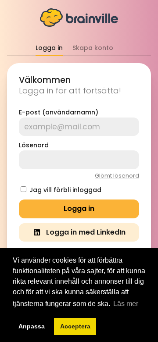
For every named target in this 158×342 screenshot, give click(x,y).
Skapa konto (92, 47)
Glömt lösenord (117, 175)
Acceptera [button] (75, 326)
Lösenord (34, 145)
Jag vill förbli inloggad (65, 189)
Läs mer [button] (125, 303)
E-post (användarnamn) (58, 112)
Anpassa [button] (31, 326)
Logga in (49, 47)
